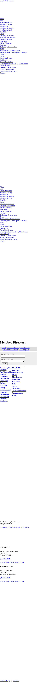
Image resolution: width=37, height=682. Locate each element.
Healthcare (3, 41)
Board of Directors (6, 22)
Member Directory (6, 24)
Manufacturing (17, 372)
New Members (24, 348)
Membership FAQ (6, 30)
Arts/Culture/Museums (8, 372)
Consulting (4, 381)
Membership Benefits (7, 28)
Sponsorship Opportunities (8, 71)
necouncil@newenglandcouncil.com (12, 562)
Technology (16, 388)
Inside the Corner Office (8, 67)
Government (4, 394)
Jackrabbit (26, 527)
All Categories (24, 350)
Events (2, 56)
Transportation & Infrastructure (10, 50)
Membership (4, 26)
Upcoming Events (6, 58)
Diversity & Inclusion (7, 35)
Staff (1, 21)
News (2, 54)
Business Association (4, 375)
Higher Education (6, 43)
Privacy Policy (4, 527)
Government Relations (4, 398)
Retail (14, 384)
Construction (4, 378)
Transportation (17, 393)
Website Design (15, 527)
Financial (3, 392)
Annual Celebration (6, 62)
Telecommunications (19, 391)
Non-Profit (16, 379)
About (2, 19)
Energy (2, 388)
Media (14, 375)
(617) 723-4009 (5, 559)
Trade (2, 49)
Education (3, 385)
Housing (3, 45)
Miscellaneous (17, 377)
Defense (2, 383)
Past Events (4, 60)
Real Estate (16, 381)
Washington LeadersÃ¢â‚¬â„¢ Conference (14, 64)
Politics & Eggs (5, 65)
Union (14, 395)
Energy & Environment (7, 37)
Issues (2, 34)
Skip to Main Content (7, 1)
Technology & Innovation (8, 47)
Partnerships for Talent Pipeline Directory (13, 52)
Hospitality (16, 368)
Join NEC (3, 32)
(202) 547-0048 (5, 578)
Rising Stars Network (7, 69)
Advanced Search (13, 348)
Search (4, 348)
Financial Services (6, 39)
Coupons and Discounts (10, 350)
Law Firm (15, 370)
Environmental (5, 390)
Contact (2, 73)
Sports (14, 386)
